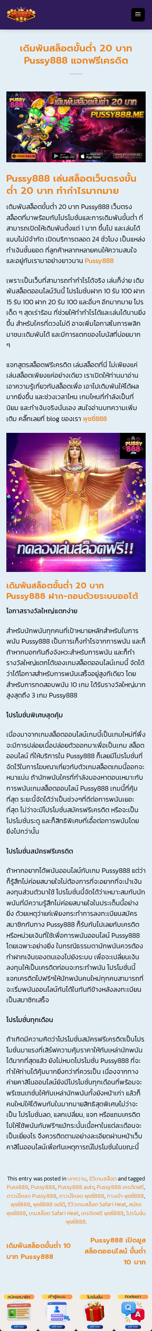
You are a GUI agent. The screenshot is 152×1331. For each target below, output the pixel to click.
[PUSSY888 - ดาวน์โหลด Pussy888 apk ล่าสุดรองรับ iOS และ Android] (65, 15)
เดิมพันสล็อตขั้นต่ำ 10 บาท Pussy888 (38, 1251)
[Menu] (138, 15)
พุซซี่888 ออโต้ (49, 1204)
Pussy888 (99, 260)
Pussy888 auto (76, 1187)
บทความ (77, 1179)
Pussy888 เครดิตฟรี (120, 1187)
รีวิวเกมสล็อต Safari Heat (97, 1204)
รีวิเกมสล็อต (103, 1179)
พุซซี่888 (95, 418)
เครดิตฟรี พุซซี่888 (102, 1213)
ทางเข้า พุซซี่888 (125, 1196)
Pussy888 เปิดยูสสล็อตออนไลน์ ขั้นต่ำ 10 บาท (115, 1251)
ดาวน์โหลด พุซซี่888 (81, 1196)
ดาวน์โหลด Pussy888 (32, 1196)
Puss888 (17, 1187)
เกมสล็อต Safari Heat (54, 1213)
